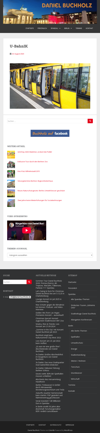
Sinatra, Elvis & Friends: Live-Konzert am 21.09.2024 (48, 325)
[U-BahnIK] (50, 86)
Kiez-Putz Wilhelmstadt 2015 (29, 171)
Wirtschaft (75, 379)
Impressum (70, 425)
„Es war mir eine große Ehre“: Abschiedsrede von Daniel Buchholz (48, 348)
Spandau (54, 28)
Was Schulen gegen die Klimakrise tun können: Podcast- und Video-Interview (50, 307)
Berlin (66, 28)
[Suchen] (90, 121)
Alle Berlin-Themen (79, 331)
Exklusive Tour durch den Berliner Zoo (33, 161)
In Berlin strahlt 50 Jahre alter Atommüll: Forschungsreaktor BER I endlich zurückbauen (48, 408)
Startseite (30, 28)
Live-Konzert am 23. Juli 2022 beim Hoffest (48, 342)
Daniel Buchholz (34, 430)
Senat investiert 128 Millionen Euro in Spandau (48, 402)
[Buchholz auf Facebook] (50, 133)
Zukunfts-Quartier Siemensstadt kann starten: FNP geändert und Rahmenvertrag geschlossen (49, 395)
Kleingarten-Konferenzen (81, 319)
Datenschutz (55, 425)
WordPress (68, 430)
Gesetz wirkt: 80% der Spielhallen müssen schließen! (49, 374)
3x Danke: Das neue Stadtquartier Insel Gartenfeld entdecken (50, 363)
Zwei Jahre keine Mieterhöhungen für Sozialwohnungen (40, 200)
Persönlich (42, 28)
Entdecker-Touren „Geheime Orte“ (83, 306)
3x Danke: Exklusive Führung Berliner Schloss (48, 369)
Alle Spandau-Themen (80, 299)
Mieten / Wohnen (78, 361)
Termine (79, 28)
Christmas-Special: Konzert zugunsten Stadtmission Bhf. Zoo (50, 319)
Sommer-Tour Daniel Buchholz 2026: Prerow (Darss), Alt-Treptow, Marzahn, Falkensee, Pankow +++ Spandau (49, 284)
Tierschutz (75, 367)
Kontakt (89, 28)
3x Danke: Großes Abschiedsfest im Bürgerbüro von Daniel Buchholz (49, 356)
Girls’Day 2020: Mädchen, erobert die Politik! (35, 152)
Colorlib (52, 430)
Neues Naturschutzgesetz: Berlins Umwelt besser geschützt (41, 190)
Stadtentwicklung (78, 355)
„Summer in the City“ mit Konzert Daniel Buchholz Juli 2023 (50, 330)
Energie (74, 349)
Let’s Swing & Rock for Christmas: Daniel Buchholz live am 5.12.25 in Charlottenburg (50, 293)
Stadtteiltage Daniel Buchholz (83, 313)
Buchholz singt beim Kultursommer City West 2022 (48, 336)
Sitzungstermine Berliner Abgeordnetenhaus (35, 181)
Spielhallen (75, 337)
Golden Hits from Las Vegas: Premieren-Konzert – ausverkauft (50, 313)
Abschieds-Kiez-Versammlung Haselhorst (48, 380)
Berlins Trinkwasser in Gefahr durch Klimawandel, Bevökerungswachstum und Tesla (50, 387)
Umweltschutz (77, 343)
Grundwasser (76, 373)
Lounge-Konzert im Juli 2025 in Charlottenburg (48, 300)
